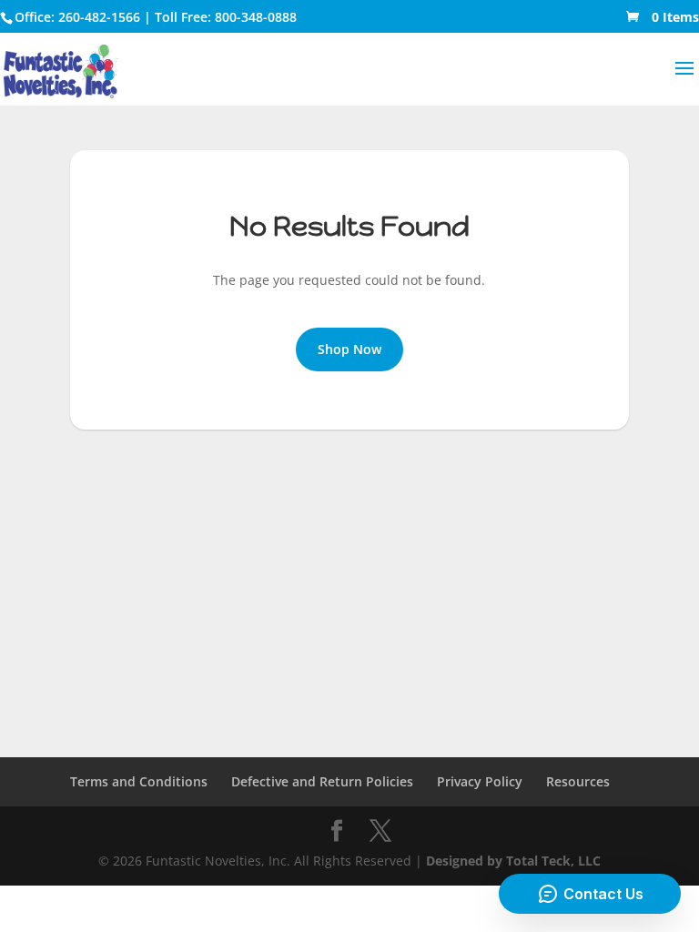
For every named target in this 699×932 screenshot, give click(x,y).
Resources (578, 781)
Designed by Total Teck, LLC (513, 860)
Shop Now (349, 349)
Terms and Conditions (139, 781)
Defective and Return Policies (322, 781)
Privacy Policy (479, 781)
